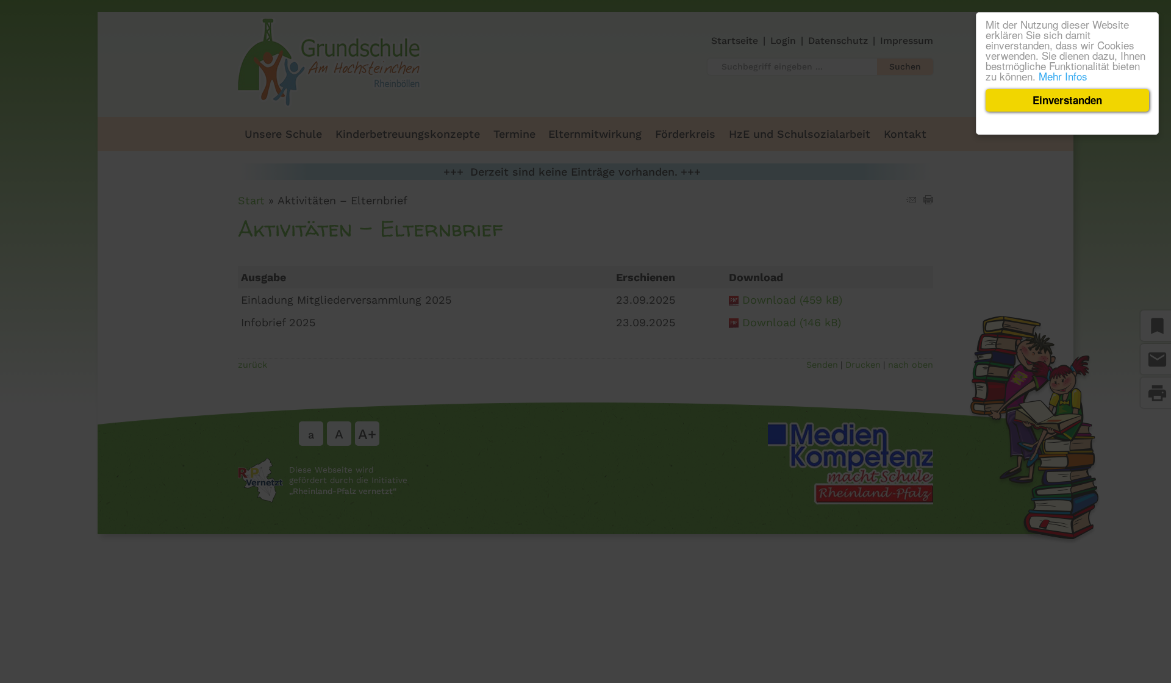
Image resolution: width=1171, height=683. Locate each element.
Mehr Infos (1063, 76)
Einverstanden (1067, 100)
